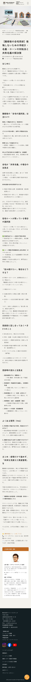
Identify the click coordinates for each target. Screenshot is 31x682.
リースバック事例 (7, 656)
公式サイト (5, 670)
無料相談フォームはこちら (13, 534)
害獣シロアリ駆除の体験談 (9, 658)
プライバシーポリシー (8, 673)
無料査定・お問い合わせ (8, 667)
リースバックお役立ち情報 (9, 661)
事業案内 (4, 653)
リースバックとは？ (7, 650)
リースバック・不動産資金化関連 (13, 58)
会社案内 (4, 664)
